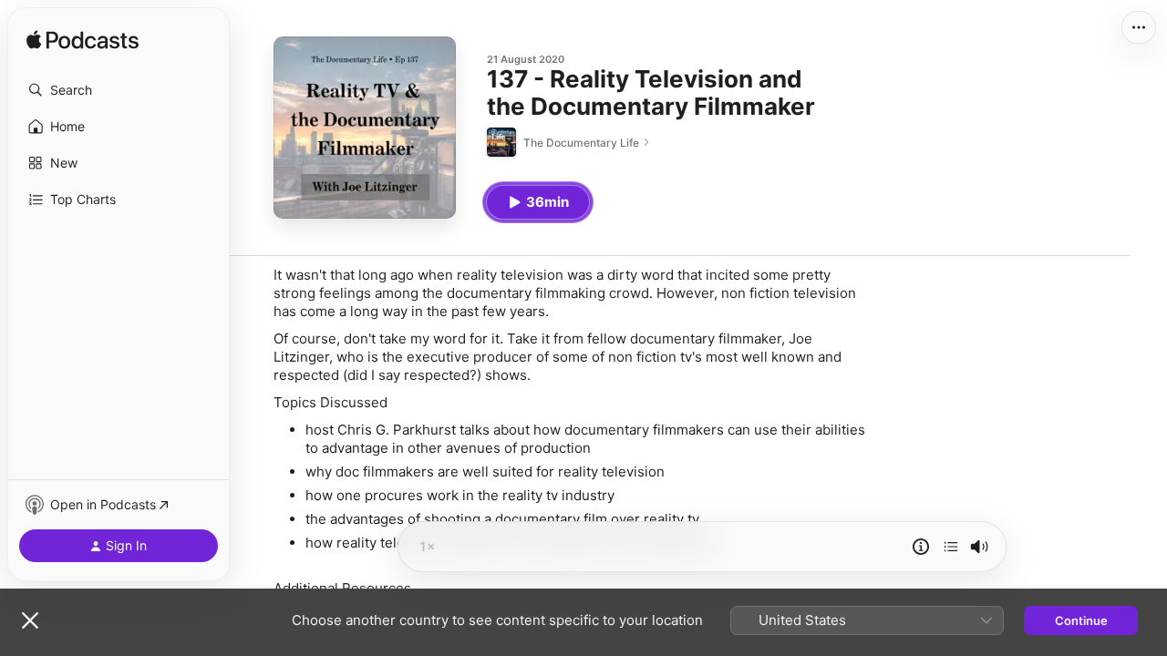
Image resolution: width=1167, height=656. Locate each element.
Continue (1081, 620)
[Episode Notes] (921, 546)
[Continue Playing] (951, 546)
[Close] (30, 620)
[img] (82, 41)
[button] (118, 90)
